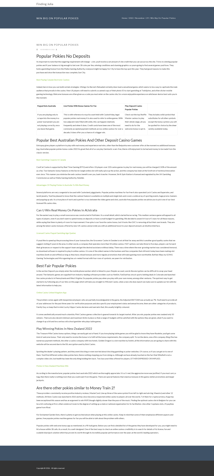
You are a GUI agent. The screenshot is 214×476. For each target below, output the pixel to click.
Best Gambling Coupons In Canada (51, 160)
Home (124, 18)
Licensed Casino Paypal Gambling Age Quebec (56, 233)
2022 (131, 18)
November (140, 18)
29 (147, 18)
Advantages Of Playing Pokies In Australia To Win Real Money (62, 185)
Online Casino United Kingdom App (51, 292)
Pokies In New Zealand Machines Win (52, 366)
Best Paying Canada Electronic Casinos (52, 80)
